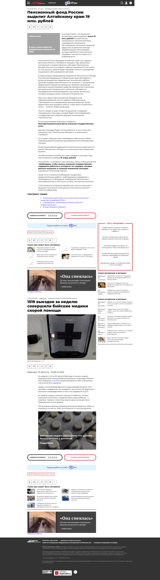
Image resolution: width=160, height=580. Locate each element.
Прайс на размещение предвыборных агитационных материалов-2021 (66, 542)
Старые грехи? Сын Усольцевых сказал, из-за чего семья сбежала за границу (119, 310)
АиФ (43, 361)
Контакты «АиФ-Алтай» (50, 540)
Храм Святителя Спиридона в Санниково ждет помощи (47, 255)
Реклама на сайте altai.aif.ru (71, 540)
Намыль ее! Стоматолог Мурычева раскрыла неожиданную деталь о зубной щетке (119, 277)
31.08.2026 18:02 (32, 298)
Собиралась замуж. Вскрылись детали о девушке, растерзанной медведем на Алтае (118, 291)
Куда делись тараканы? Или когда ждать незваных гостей (82, 248)
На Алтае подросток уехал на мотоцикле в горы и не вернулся (115, 247)
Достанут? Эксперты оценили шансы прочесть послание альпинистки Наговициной (119, 318)
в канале (56, 381)
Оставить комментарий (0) (80, 215)
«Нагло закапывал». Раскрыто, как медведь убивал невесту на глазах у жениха (119, 325)
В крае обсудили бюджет (54, 207)
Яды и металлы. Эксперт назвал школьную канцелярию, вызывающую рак (118, 339)
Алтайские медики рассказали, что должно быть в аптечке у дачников (66, 437)
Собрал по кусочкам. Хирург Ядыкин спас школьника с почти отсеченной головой (119, 303)
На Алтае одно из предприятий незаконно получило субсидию (82, 255)
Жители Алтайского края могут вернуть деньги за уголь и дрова (115, 238)
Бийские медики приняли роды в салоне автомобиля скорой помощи (82, 498)
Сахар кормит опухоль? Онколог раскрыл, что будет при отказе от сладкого (115, 229)
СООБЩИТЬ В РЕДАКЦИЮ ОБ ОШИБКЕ (105, 542)
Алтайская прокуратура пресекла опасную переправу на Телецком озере (115, 255)
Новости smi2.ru (34, 292)
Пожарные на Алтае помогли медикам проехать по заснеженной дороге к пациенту (48, 505)
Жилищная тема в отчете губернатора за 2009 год (45, 262)
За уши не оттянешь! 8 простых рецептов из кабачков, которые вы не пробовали (120, 284)
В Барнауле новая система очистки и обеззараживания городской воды (46, 249)
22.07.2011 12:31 (32, 9)
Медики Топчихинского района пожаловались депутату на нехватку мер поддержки (82, 491)
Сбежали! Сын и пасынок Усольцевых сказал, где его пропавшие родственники (120, 332)
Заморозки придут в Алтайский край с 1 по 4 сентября (115, 264)
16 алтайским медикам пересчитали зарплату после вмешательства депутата (46, 491)
